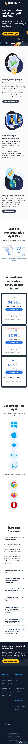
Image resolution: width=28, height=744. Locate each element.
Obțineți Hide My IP (11, 34)
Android (17, 683)
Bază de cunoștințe (20, 706)
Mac (16, 680)
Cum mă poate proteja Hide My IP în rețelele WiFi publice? (12, 580)
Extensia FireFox (19, 691)
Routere (17, 694)
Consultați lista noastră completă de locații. (14, 260)
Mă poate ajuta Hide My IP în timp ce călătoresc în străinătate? (13, 621)
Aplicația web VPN (7, 683)
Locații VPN (5, 678)
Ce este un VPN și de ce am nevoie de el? (12, 538)
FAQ (16, 704)
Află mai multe (9, 211)
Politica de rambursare (14, 736)
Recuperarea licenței (18, 710)
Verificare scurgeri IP (7, 686)
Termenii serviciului (13, 733)
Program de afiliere (7, 695)
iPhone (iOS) (18, 686)
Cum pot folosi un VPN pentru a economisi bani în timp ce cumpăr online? (12, 610)
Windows (17, 678)
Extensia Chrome (19, 688)
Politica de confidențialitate (13, 735)
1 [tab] (13, 43)
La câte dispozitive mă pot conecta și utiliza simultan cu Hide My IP (12, 631)
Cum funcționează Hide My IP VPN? (13, 571)
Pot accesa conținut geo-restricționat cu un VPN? (13, 599)
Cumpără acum (14, 309)
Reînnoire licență (6, 693)
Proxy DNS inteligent (7, 680)
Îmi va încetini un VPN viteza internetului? (12, 590)
